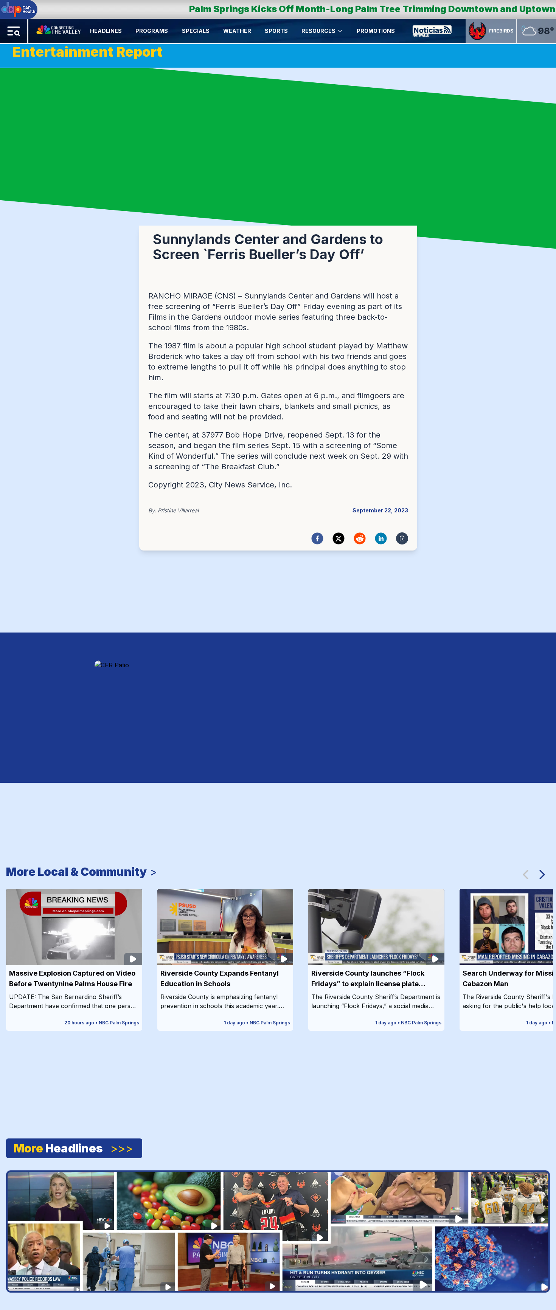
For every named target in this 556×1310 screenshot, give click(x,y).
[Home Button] (59, 31)
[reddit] (360, 538)
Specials (196, 31)
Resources (318, 31)
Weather (237, 31)
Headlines (106, 31)
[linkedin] (381, 538)
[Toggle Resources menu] (340, 31)
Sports (276, 31)
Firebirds (501, 31)
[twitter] (338, 538)
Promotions (376, 31)
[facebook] (317, 538)
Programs (151, 31)
